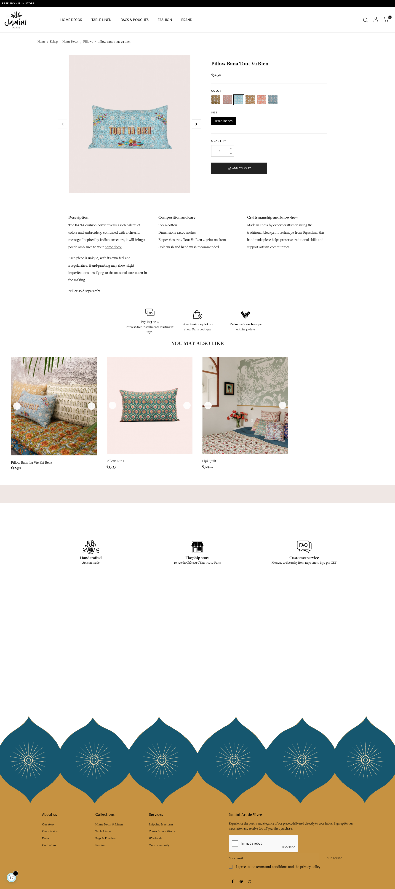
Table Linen (103, 831)
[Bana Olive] (215, 99)
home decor (113, 247)
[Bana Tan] (250, 99)
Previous (62, 124)
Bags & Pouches (105, 838)
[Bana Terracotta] (261, 99)
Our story (48, 824)
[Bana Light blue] (238, 99)
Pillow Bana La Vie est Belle (31, 462)
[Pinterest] (241, 881)
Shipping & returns (161, 824)
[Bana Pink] (227, 99)
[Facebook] (232, 881)
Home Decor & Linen (109, 824)
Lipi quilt (209, 461)
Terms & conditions (162, 831)
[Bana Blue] (273, 99)
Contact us (49, 845)
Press (45, 838)
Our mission (50, 831)
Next (196, 124)
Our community (159, 845)
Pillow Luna (115, 461)
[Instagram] (249, 881)
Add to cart (241, 168)
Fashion (100, 845)
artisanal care (124, 272)
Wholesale (155, 838)
